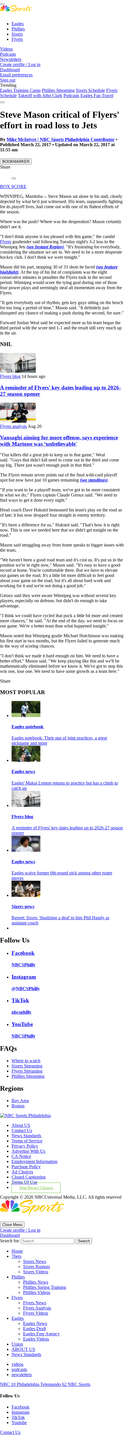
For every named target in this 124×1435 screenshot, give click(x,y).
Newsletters (10, 59)
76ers (16, 1256)
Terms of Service (27, 1140)
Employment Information (34, 1161)
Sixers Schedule (90, 90)
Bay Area (20, 1100)
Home (17, 1251)
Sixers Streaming (27, 1065)
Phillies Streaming (58, 90)
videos (17, 1364)
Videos (6, 49)
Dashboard (10, 69)
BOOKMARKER (15, 161)
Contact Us (22, 1130)
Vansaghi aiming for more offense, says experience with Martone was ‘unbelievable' (59, 440)
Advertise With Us (28, 1151)
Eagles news (23, 771)
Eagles (18, 23)
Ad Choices (22, 1171)
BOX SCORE (13, 186)
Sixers (17, 34)
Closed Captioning (29, 1177)
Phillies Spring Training (44, 1287)
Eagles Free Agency (41, 1333)
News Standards (26, 1135)
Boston (18, 1105)
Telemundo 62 (54, 1384)
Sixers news (23, 906)
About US (21, 1125)
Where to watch (26, 1060)
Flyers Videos (35, 1313)
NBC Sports (79, 1384)
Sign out (7, 80)
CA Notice (21, 1156)
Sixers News (34, 1261)
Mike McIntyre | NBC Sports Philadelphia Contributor (60, 139)
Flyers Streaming (27, 1071)
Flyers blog (10, 376)
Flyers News (34, 1302)
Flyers (17, 39)
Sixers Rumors (36, 1266)
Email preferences (16, 74)
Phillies (18, 28)
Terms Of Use (24, 1182)
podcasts (19, 1369)
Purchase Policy (26, 1166)
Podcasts (8, 54)
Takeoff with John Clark (40, 95)
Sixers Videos (35, 1271)
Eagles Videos (36, 1338)
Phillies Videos (36, 1292)
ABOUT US (23, 1349)
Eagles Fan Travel (96, 95)
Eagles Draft (34, 1328)
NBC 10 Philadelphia (20, 1384)
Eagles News (35, 1323)
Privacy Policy (25, 1146)
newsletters (22, 1374)
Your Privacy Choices (36, 1188)
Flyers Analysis (37, 1307)
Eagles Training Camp (20, 90)
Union (17, 1344)
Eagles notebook (28, 726)
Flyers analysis (13, 426)
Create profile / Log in (20, 64)
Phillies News (35, 1282)
